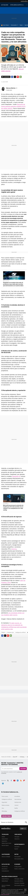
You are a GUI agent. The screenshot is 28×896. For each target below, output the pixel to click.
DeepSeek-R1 (16, 476)
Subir (22, 828)
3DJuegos (16, 836)
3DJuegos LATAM (18, 878)
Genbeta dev (10, 632)
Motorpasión (17, 856)
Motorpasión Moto (18, 858)
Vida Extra (16, 838)
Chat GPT (15, 756)
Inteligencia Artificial (19, 811)
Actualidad (17, 796)
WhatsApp (4, 811)
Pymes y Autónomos (19, 868)
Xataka (3, 836)
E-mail (20, 77)
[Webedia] (24, 1)
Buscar (26, 822)
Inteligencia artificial (20, 632)
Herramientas (17, 799)
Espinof (16, 848)
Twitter (15, 77)
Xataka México (5, 878)
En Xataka (7, 280)
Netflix (16, 808)
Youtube (14, 780)
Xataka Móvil (5, 838)
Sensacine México (18, 881)
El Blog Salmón (18, 866)
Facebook (12, 77)
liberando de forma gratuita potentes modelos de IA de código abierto (13, 106)
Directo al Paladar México (6, 886)
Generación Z (14, 25)
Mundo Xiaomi (5, 845)
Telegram (17, 780)
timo (3, 808)
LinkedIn (3, 783)
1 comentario (6, 76)
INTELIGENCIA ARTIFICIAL (17, 5)
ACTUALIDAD (4, 5)
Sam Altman (6, 25)
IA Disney (22, 756)
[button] (12, 88)
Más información (5, 894)
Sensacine (16, 846)
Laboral (16, 805)
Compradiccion (5, 871)
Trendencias (5, 866)
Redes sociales (5, 805)
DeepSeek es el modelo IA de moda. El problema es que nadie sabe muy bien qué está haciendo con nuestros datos (13, 284)
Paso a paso (5, 796)
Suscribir (23, 768)
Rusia (21, 25)
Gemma (14, 549)
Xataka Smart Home (6, 843)
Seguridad (4, 802)
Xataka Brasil (5, 881)
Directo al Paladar (6, 856)
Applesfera (4, 841)
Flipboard (18, 77)
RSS (21, 780)
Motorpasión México (19, 885)
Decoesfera (4, 868)
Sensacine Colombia (19, 883)
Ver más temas (6, 816)
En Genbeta (5, 503)
